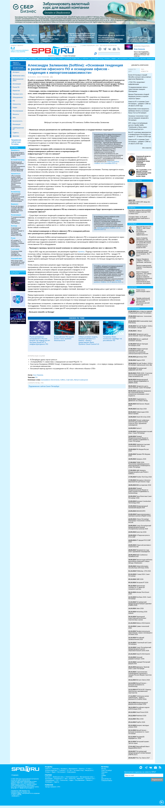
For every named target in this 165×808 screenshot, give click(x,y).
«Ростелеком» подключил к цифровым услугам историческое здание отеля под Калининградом (17, 197)
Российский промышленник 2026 (136, 638)
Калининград (15, 192)
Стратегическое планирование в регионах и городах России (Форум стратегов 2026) (139, 674)
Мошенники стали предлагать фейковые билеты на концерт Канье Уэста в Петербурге (138, 111)
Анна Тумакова (43, 77)
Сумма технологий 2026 (138, 627)
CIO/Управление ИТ (18, 128)
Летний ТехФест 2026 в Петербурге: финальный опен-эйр (140, 364)
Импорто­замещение (17, 63)
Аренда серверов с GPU (52, 786)
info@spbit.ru (15, 796)
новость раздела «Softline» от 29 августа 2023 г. (108, 281)
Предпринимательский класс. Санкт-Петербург (140, 432)
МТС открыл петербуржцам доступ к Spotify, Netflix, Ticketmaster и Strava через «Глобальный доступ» (137, 126)
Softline (62, 380)
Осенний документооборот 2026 (136, 658)
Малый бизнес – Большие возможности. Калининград (137, 684)
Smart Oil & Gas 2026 (143, 417)
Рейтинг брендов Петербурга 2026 (138, 344)
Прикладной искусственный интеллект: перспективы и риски (137, 618)
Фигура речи (89, 770)
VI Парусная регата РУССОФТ (139, 536)
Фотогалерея (123, 58)
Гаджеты (16, 132)
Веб (66, 778)
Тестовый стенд (96, 58)
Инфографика (134, 58)
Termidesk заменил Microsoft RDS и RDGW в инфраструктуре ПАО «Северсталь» (52, 38)
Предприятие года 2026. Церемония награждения (139, 550)
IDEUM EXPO (140, 511)
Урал (102, 773)
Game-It (138, 428)
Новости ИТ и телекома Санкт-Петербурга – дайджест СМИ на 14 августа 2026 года (139, 141)
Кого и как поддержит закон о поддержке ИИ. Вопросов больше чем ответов (142, 54)
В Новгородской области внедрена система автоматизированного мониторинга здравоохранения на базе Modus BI (18, 166)
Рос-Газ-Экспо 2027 (143, 758)
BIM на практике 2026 (143, 485)
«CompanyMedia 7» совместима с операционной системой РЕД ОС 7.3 (56, 362)
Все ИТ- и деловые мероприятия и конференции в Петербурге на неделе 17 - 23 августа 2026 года (139, 134)
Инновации (16, 124)
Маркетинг (16, 90)
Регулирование (18, 111)
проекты (81, 252)
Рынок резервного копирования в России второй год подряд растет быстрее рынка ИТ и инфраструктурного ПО (40, 340)
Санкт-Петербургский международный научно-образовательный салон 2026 (139, 649)
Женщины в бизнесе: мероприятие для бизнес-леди (139, 481)
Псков (13, 238)
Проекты (53, 58)
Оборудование (18, 97)
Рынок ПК (16, 87)
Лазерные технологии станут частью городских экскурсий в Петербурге (138, 118)
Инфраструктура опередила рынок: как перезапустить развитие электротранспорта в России (138, 351)
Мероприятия (43, 58)
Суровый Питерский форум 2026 (139, 662)
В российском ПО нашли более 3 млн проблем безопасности (64, 338)
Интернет (16, 72)
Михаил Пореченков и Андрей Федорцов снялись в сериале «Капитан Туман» (138, 96)
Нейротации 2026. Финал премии (138, 413)
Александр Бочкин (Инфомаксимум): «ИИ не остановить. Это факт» (144, 253)
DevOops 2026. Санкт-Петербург (139, 598)
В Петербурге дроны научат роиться (43, 360)
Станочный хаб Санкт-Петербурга (140, 643)
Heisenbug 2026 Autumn (137, 612)
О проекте (15, 775)
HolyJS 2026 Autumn (143, 654)
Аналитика (23, 58)
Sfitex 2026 (139, 719)
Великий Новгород (17, 160)
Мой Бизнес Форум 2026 (138, 404)
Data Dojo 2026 (141, 409)
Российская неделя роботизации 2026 (138, 708)
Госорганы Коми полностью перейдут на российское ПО (16, 253)
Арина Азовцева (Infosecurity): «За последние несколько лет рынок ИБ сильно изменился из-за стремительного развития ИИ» (82, 37)
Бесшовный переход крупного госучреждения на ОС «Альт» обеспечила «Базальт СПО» (62, 368)
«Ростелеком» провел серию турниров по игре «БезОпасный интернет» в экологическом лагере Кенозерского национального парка (17, 182)
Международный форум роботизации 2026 (138, 703)
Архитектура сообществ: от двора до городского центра (136, 587)
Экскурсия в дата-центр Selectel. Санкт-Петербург (139, 335)
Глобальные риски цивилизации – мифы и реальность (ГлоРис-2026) (138, 697)
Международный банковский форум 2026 (138, 507)
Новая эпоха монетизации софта (143, 290)
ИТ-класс (131, 154)
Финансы (16, 114)
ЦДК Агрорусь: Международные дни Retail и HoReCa (138, 472)
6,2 (13, 48)
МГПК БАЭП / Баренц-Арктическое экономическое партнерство (139, 691)
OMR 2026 (139, 579)
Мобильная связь (19, 75)
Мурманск (14, 204)
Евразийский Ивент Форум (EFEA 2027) (139, 747)
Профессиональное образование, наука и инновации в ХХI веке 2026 (140, 632)
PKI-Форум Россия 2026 (138, 450)
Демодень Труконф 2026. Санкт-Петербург (138, 667)
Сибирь (103, 775)
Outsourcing (17, 104)
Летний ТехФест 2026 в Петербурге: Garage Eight (140, 326)
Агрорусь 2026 (141, 459)
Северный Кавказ (106, 780)
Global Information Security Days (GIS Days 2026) (138, 567)
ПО (14, 101)
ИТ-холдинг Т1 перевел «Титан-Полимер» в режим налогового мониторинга (17, 243)
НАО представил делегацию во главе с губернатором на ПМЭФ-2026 (18, 263)
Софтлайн (69, 380)
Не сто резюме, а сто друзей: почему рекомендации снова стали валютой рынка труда (143, 173)
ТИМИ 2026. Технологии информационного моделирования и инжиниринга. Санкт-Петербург (139, 465)
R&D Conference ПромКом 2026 (137, 555)
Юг (102, 777)
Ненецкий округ (16, 258)
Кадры (15, 107)
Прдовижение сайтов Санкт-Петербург (44, 386)
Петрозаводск (16, 215)
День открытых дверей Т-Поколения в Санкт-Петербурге (140, 312)
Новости (14, 58)
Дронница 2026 (141, 357)
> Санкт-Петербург (68, 56)
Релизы (107, 58)
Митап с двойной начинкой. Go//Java (138, 339)
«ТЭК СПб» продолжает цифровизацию (136, 83)
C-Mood (139, 331)
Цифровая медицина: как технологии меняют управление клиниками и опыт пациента (139, 393)
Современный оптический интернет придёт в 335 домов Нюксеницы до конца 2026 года (17, 231)
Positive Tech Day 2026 (144, 477)
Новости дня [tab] (132, 70)
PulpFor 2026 (140, 722)
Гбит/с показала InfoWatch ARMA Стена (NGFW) (20, 51)
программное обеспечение (50, 380)
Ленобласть (15, 150)
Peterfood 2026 (141, 716)
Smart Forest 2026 (142, 712)
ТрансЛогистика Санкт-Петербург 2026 (140, 497)
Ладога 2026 (140, 360)
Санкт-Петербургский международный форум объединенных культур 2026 (139, 527)
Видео (113, 58)
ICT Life (69, 770)
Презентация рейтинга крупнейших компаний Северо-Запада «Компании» (140, 561)
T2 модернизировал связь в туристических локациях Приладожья (18, 220)
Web (14, 117)
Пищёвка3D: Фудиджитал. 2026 (136, 737)
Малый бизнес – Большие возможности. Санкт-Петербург (138, 731)
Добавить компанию (139, 65)
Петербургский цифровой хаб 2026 (137, 369)
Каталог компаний (147, 58)
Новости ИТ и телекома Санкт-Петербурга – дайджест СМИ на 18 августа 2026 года (140, 39)
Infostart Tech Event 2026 (138, 593)
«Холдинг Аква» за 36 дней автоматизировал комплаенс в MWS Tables (138, 218)
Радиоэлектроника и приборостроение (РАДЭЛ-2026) (139, 515)
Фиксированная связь (18, 79)
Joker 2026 (140, 608)
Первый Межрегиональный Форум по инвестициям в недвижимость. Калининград (138, 491)
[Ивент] (18, 284)
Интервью (32, 58)
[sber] (82, 12)
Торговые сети (18, 94)
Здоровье (16, 136)
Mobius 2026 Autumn (143, 623)
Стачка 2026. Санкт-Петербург (139, 575)
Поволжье (104, 772)
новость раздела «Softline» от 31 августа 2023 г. (107, 228)
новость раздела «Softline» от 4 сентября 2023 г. (106, 162)
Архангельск (15, 174)
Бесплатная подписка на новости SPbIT (140, 772)
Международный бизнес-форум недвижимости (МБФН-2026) (138, 381)
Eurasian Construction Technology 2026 (139, 502)
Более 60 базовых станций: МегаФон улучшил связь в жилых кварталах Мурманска (17, 209)
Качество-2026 (141, 532)
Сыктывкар (15, 249)
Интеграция (17, 84)
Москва (103, 768)
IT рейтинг (85, 58)
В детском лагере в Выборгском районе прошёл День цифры (18, 155)
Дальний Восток (106, 779)
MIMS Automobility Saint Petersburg (140, 322)
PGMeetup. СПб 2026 (143, 571)
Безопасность (17, 121)
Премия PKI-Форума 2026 (139, 455)
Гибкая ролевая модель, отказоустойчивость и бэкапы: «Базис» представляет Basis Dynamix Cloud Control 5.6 (89, 340)
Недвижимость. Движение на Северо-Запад (138, 399)
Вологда (14, 226)
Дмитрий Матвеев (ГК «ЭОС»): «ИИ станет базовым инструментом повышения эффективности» (24, 38)
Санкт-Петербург (106, 770)
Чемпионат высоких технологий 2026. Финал (139, 445)
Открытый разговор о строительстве (139, 546)
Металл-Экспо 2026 (143, 680)
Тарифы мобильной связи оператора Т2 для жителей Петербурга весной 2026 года (143, 301)
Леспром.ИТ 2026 (142, 582)
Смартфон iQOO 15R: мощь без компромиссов (139, 202)
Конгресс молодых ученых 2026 (138, 726)
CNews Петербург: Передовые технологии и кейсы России (139, 520)
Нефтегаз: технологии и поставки (140, 317)
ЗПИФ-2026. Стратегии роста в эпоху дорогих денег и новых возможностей (140, 374)
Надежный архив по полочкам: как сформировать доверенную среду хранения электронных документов (111, 38)
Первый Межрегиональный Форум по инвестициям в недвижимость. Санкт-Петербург (138, 439)
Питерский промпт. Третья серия (138, 742)
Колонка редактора (142, 46)
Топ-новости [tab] (144, 70)
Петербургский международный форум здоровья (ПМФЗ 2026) (139, 603)
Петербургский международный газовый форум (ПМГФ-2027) (139, 753)
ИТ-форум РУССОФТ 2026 (139, 541)
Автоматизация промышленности (19, 68)
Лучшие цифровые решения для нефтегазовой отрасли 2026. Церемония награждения (138, 422)
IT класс (61, 58)
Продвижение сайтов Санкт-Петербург (16, 142)
